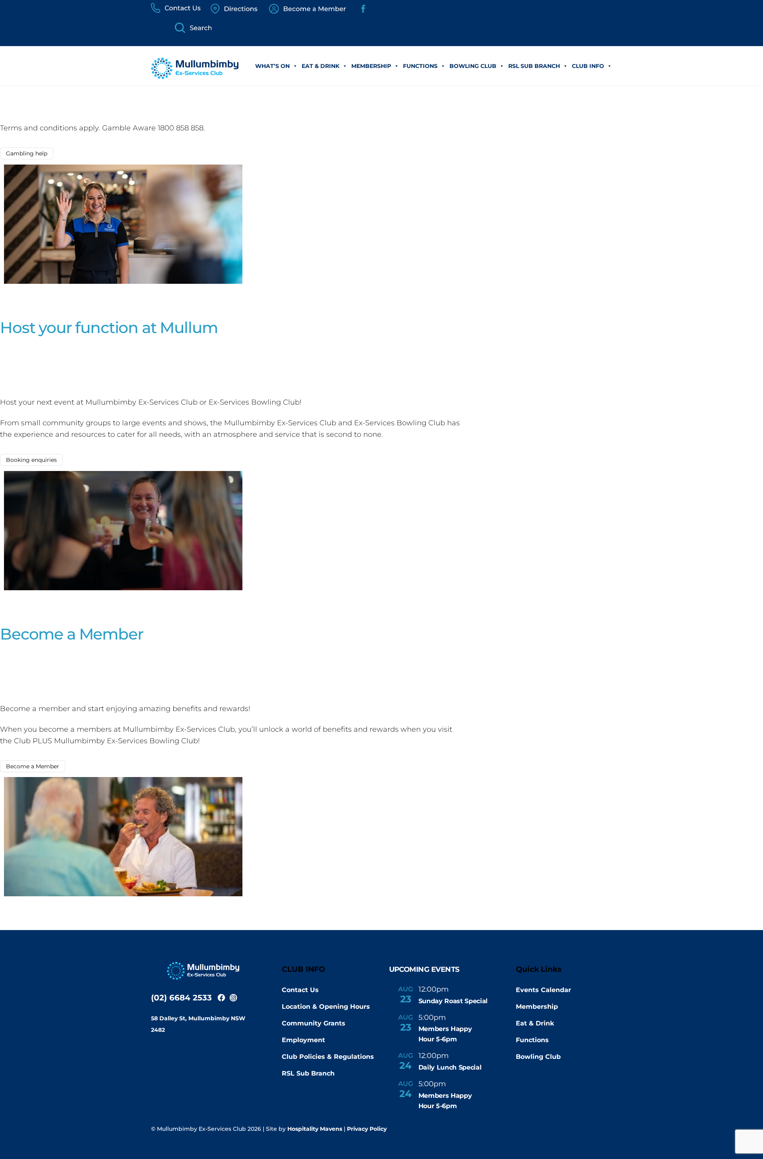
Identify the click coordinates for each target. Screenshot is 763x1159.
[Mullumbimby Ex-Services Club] (194, 75)
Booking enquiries (31, 459)
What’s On (272, 66)
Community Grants (313, 1023)
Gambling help (26, 153)
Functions (420, 66)
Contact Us (300, 990)
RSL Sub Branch (534, 66)
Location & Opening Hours (326, 1006)
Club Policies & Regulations (328, 1056)
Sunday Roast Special (453, 1001)
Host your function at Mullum (108, 327)
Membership (371, 66)
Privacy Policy (367, 1128)
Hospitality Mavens (314, 1128)
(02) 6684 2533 (181, 997)
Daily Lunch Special (450, 1067)
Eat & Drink (320, 66)
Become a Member (71, 634)
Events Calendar (543, 990)
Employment (303, 1040)
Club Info (588, 66)
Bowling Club (472, 66)
